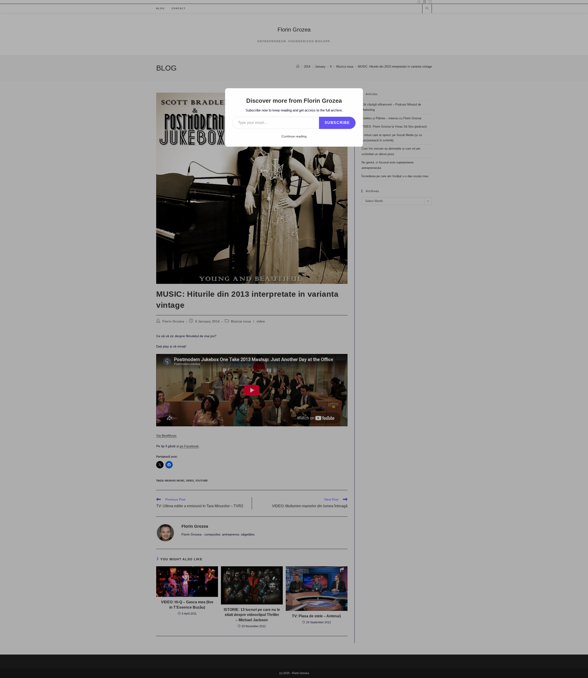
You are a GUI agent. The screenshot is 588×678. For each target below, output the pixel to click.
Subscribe (337, 123)
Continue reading (294, 136)
